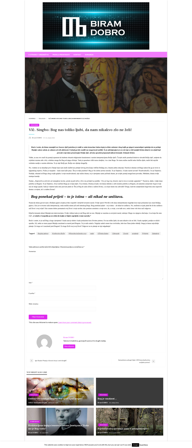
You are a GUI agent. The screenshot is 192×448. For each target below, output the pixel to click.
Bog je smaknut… (107, 398)
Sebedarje (155, 233)
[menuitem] (39, 54)
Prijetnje (145, 233)
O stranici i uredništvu (38, 55)
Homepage (32, 118)
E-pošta (32, 293)
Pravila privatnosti (61, 55)
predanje (135, 233)
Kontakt (77, 55)
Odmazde (115, 233)
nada (92, 233)
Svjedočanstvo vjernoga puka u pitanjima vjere (123, 428)
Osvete (125, 233)
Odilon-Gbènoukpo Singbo (37, 403)
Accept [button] (135, 445)
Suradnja (89, 55)
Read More (143, 445)
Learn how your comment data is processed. (74, 322)
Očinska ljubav (103, 233)
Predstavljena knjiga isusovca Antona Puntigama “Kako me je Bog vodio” (58, 427)
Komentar (32, 251)
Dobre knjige (34, 421)
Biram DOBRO (37, 138)
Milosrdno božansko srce (77, 233)
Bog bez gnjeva (43, 233)
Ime (31, 283)
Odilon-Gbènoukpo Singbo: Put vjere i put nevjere (55, 398)
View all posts (69, 346)
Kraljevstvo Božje (58, 233)
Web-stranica (33, 304)
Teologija (42, 118)
